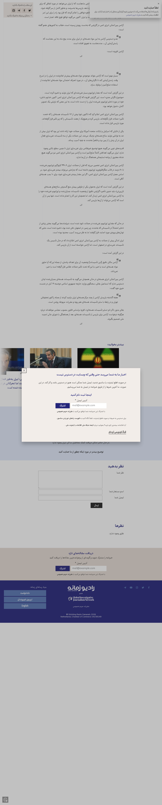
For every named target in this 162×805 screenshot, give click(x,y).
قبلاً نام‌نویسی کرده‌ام (117, 432)
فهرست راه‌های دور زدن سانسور (68, 418)
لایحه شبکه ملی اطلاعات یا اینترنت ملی (79, 425)
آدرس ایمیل (81, 400)
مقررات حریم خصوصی (65, 412)
